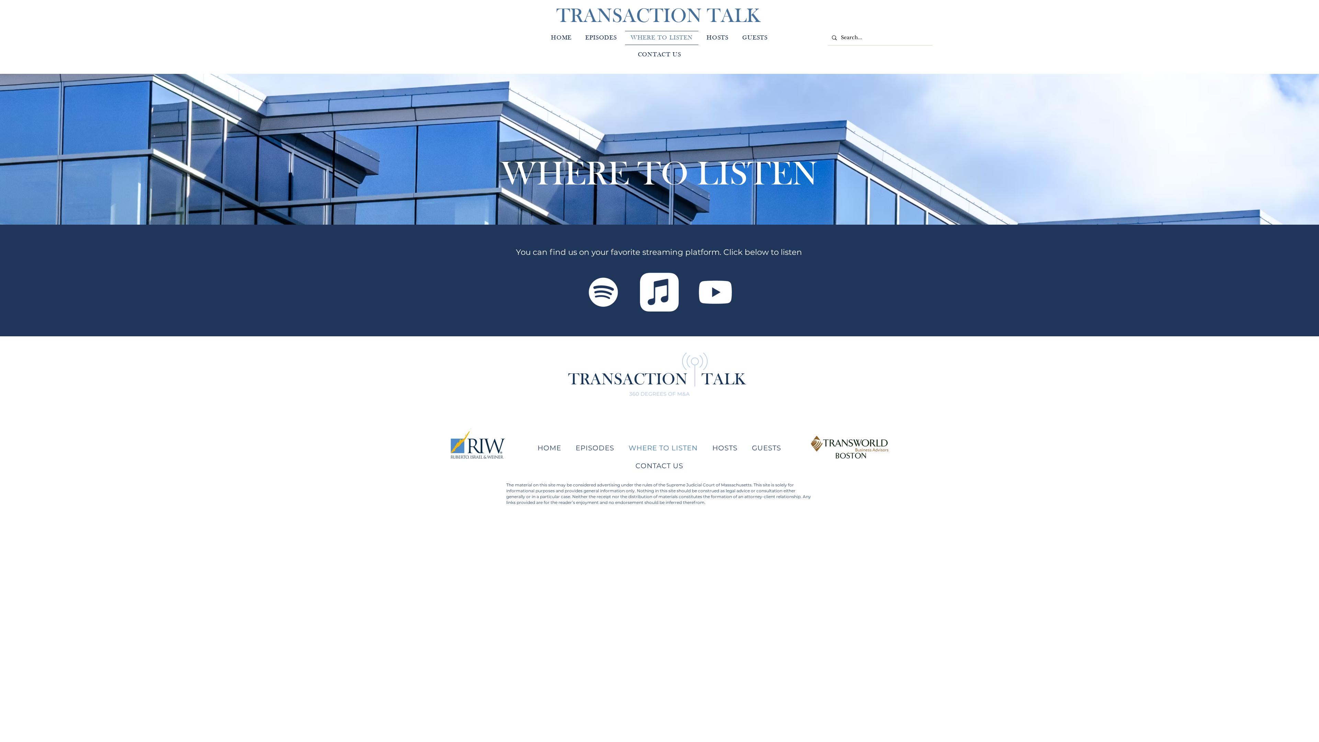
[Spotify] (603, 292)
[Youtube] (715, 292)
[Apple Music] (659, 292)
